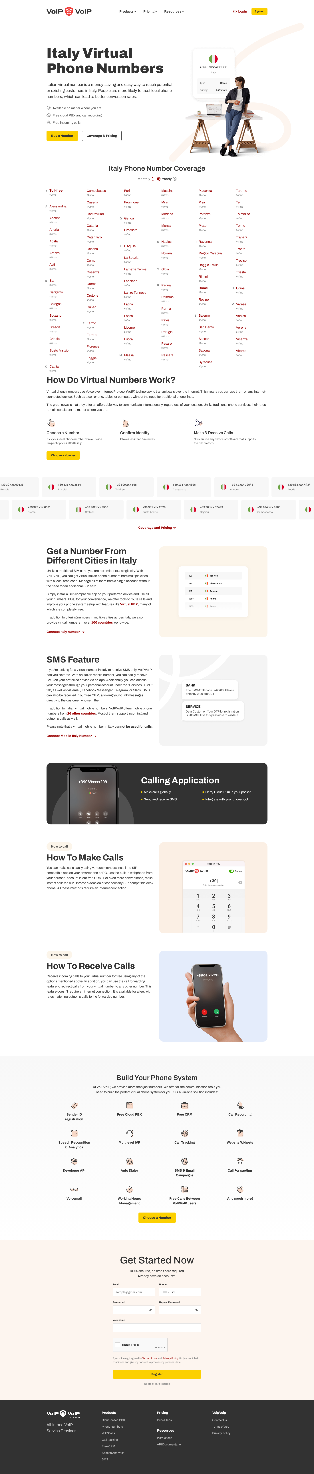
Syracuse (205, 362)
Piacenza (205, 191)
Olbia (165, 269)
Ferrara (92, 335)
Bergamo (56, 292)
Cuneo (91, 307)
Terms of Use (149, 1358)
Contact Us (219, 1420)
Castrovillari (95, 214)
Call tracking (110, 1439)
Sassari (204, 339)
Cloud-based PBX (113, 1420)
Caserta (92, 202)
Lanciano (130, 281)
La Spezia (131, 257)
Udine (240, 288)
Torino (240, 225)
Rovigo (204, 299)
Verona (241, 327)
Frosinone (131, 202)
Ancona (55, 218)
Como (91, 260)
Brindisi (54, 339)
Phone (163, 1284)
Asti (52, 264)
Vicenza (242, 339)
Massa (129, 355)
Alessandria (58, 206)
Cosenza (93, 272)
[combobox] (166, 1292)
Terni (239, 202)
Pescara (167, 355)
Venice (241, 316)
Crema (91, 284)
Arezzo (54, 253)
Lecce (128, 316)
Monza (166, 225)
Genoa (129, 218)
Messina (167, 191)
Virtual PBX (129, 604)
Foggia (92, 358)
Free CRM (108, 1446)
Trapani (241, 237)
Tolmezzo (243, 214)
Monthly (144, 179)
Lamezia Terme (135, 269)
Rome (203, 288)
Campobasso (96, 191)
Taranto (241, 191)
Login (242, 11)
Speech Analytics (113, 1452)
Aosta (53, 241)
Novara (166, 253)
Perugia (167, 332)
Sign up (259, 11)
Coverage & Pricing (102, 136)
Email (116, 1284)
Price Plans (164, 1420)
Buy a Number (62, 136)
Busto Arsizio (59, 350)
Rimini (203, 276)
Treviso (241, 260)
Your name (119, 1320)
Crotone (92, 295)
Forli (127, 191)
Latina (128, 304)
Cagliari (55, 366)
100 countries (102, 622)
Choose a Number (63, 455)
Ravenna (205, 241)
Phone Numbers (112, 1426)
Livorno (129, 327)
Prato (202, 225)
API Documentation (169, 1444)
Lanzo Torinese (135, 292)
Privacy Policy (170, 1358)
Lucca (128, 339)
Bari (52, 280)
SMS (105, 1459)
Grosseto (130, 230)
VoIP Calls (108, 1433)
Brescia (55, 327)
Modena (167, 214)
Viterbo (241, 351)
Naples (166, 241)
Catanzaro (94, 237)
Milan (165, 202)
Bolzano (55, 315)
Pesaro (166, 343)
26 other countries (81, 713)
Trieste (241, 272)
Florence (93, 346)
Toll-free (56, 190)
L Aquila (130, 246)
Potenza (205, 214)
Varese (241, 304)
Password (118, 1302)
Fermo (91, 323)
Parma (166, 308)
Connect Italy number (64, 632)
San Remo (206, 327)
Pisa (202, 202)
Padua (166, 285)
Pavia (165, 320)
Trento (240, 249)
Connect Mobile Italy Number (70, 736)
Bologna (55, 304)
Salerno (204, 315)
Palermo (167, 297)
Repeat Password (169, 1302)
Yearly (169, 179)
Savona (204, 350)
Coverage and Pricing (155, 527)
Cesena (92, 249)
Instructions (164, 1437)
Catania (92, 225)
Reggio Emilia (209, 265)
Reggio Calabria (210, 253)
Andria (54, 229)
